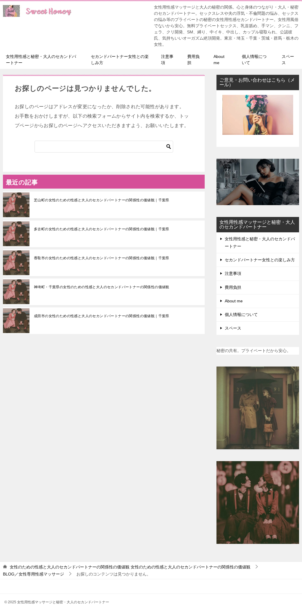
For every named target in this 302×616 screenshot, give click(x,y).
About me (219, 59)
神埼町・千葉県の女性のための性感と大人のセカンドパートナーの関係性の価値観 (101, 287)
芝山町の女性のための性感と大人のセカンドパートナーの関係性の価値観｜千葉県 (101, 200)
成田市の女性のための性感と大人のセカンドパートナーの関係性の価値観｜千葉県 (101, 316)
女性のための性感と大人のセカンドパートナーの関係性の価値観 (130, 567)
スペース (288, 59)
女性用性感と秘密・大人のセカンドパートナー (41, 59)
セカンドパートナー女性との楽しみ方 (120, 59)
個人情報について (254, 59)
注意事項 (167, 59)
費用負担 (193, 59)
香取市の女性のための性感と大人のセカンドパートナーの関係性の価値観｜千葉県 (101, 258)
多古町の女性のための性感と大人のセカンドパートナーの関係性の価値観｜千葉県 (101, 229)
